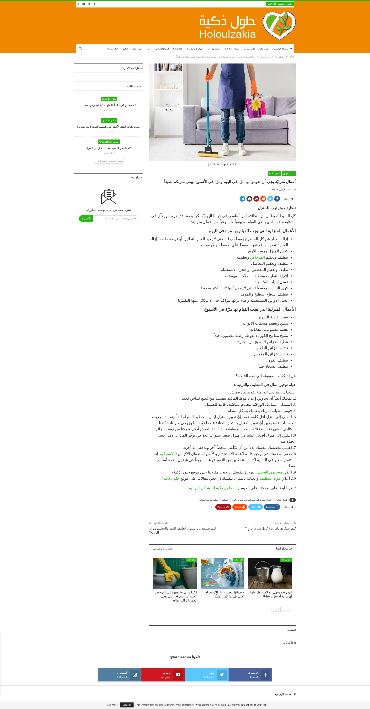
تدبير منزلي (249, 48)
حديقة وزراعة (213, 48)
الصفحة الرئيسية (281, 48)
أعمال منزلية (282, 500)
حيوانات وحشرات (194, 48)
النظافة (225, 500)
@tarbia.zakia (180, 657)
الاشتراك (86, 218)
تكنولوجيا (177, 48)
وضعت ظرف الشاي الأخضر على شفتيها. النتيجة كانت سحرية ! (108, 126)
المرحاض (257, 257)
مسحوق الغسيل (269, 472)
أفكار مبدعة (112, 48)
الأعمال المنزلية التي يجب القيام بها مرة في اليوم (252, 500)
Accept (127, 704)
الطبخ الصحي (162, 48)
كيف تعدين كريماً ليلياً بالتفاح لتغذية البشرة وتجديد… (109, 105)
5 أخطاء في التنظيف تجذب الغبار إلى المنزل (109, 148)
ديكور (148, 48)
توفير (125, 48)
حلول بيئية (137, 48)
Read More (112, 705)
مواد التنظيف (270, 478)
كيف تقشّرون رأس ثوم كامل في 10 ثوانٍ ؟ (270, 528)
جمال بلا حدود (109, 99)
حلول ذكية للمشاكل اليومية (210, 488)
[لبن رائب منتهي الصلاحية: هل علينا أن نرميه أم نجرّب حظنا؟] (270, 573)
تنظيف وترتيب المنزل (209, 500)
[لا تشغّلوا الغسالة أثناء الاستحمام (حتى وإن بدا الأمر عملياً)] (223, 573)
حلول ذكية (264, 48)
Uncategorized (109, 142)
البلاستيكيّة (168, 454)
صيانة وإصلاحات (231, 48)
